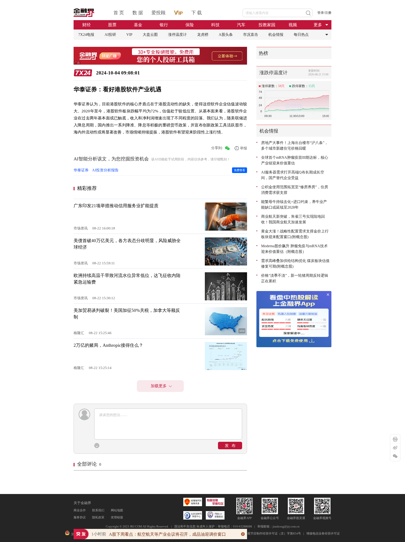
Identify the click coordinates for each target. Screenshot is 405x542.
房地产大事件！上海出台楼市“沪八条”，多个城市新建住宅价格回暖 (294, 145)
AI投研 (110, 35)
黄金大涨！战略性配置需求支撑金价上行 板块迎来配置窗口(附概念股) (295, 234)
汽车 (241, 24)
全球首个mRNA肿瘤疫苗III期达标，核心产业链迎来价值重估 (294, 160)
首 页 (118, 12)
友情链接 (117, 517)
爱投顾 (158, 12)
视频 (293, 24)
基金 (138, 24)
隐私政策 (98, 517)
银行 (164, 24)
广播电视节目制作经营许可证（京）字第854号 (269, 533)
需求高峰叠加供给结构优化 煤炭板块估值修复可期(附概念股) (295, 263)
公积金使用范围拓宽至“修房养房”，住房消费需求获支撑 (294, 190)
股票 (112, 24)
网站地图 (117, 510)
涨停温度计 (177, 35)
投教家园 (267, 24)
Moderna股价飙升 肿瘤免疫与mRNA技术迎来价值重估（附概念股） (294, 249)
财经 (86, 24)
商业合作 (80, 510)
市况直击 (250, 35)
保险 (189, 24)
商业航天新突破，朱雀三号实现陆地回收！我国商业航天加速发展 (293, 219)
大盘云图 (150, 35)
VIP (129, 35)
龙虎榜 (202, 35)
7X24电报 (86, 35)
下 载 (196, 12)
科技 (215, 24)
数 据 (137, 12)
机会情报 (275, 35)
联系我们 (98, 510)
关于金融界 (82, 503)
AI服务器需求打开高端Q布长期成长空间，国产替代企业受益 (292, 175)
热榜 (263, 53)
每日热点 (301, 35)
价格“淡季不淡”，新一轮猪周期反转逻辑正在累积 (294, 278)
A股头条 (226, 35)
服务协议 (80, 517)
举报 (243, 148)
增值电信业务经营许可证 (323, 533)
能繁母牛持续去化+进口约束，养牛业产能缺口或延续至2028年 (294, 204)
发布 (231, 445)
